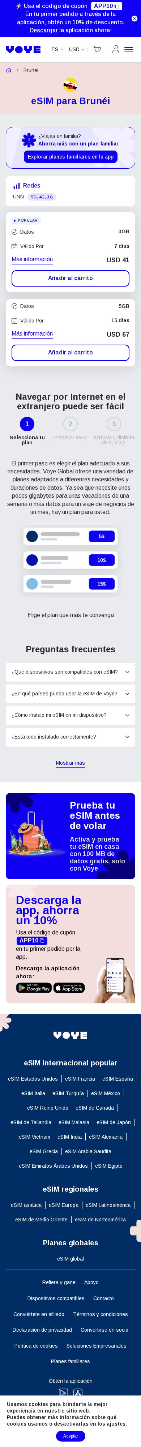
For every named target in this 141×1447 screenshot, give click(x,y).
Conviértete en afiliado (38, 1314)
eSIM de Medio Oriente (41, 1219)
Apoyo (91, 1282)
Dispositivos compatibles (56, 1298)
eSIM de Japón (114, 1122)
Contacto (103, 1298)
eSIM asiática (26, 1205)
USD (74, 49)
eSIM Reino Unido (47, 1108)
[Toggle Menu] (129, 49)
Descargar (44, 30)
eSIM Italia (33, 1093)
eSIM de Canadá (95, 1108)
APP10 (103, 6)
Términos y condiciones (100, 1314)
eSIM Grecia (44, 1151)
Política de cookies (36, 1346)
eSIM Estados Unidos (33, 1079)
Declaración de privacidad (42, 1330)
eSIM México (105, 1093)
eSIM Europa (63, 1205)
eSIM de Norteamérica (100, 1219)
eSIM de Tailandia (30, 1122)
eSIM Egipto (109, 1166)
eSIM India (69, 1137)
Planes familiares (70, 1361)
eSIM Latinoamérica (108, 1205)
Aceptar (70, 1436)
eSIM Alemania (106, 1137)
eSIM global (70, 1259)
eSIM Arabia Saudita (88, 1151)
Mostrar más (70, 763)
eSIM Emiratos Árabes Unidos (53, 1166)
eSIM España (117, 1079)
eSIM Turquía (68, 1093)
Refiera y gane (59, 1282)
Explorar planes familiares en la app (71, 157)
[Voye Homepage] (23, 50)
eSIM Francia (80, 1079)
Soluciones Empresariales (97, 1346)
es (55, 49)
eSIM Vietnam (34, 1137)
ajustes (116, 1424)
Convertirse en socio (104, 1330)
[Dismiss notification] (134, 18)
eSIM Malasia (74, 1122)
